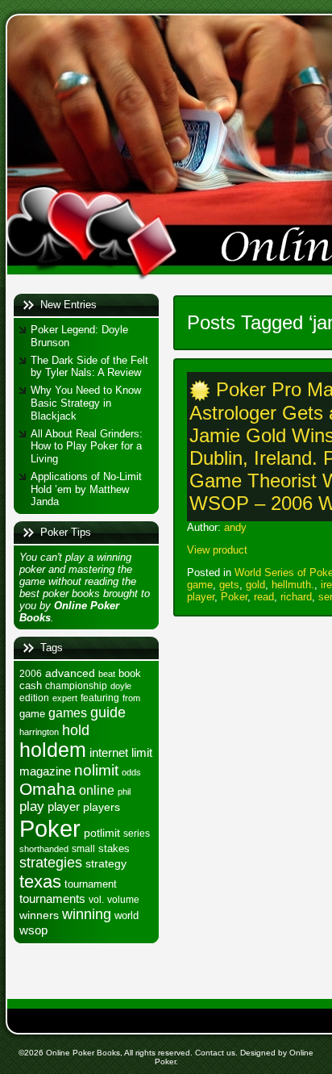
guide (108, 712)
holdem (52, 750)
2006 (30, 673)
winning (86, 913)
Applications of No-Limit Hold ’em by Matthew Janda (86, 489)
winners (39, 915)
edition (34, 698)
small (83, 849)
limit (141, 752)
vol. (96, 899)
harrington (39, 732)
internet (108, 752)
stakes (114, 848)
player (64, 806)
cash (30, 685)
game (32, 714)
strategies (50, 863)
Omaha (47, 788)
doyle (120, 686)
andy (235, 527)
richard (296, 597)
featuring (100, 698)
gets (229, 585)
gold (255, 585)
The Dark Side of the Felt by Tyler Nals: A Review (89, 366)
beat (106, 674)
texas (40, 881)
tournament (90, 884)
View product (217, 550)
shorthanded (43, 849)
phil (124, 791)
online (96, 790)
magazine (45, 771)
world (126, 915)
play (31, 806)
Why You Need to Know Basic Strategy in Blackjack (86, 402)
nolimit (96, 770)
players (101, 806)
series (136, 833)
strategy (106, 863)
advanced (70, 673)
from (131, 698)
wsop (33, 930)
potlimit (102, 832)
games (67, 712)
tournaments (52, 898)
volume (123, 899)
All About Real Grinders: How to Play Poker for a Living (87, 446)
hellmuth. (293, 585)
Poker (50, 828)
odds (131, 772)
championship (76, 686)
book (129, 673)
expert (64, 698)
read (264, 597)
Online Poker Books (83, 1052)
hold (75, 729)
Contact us (215, 1052)
